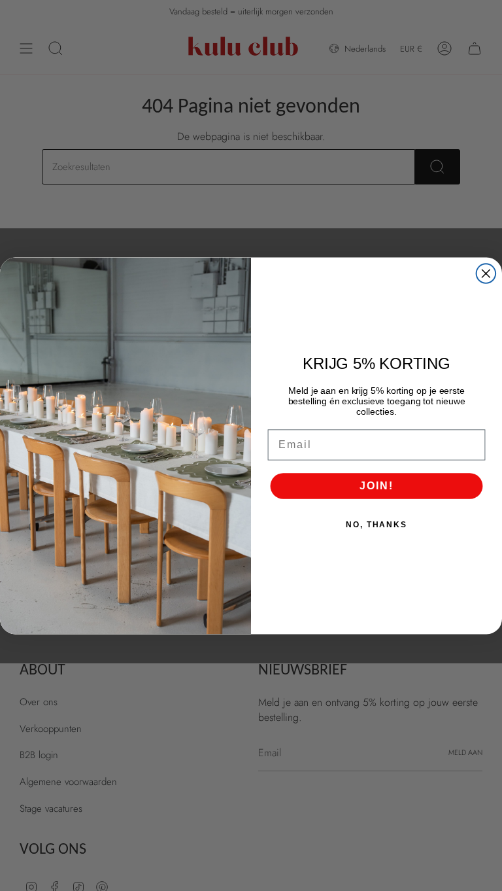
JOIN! (376, 485)
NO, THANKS (376, 524)
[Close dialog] (486, 273)
